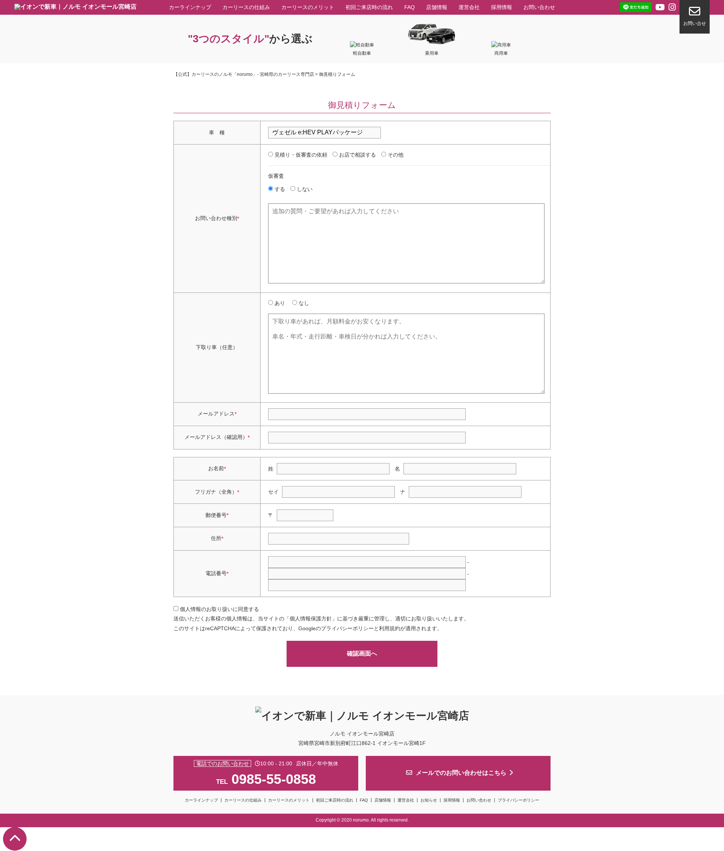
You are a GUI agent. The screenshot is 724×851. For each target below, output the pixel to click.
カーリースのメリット (307, 7)
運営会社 (469, 7)
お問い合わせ (539, 7)
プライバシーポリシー (347, 628)
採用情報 (501, 7)
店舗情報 (436, 7)
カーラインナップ (190, 7)
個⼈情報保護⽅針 (311, 619)
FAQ (409, 7)
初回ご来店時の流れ (369, 7)
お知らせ (428, 800)
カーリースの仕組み (246, 7)
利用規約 (389, 628)
